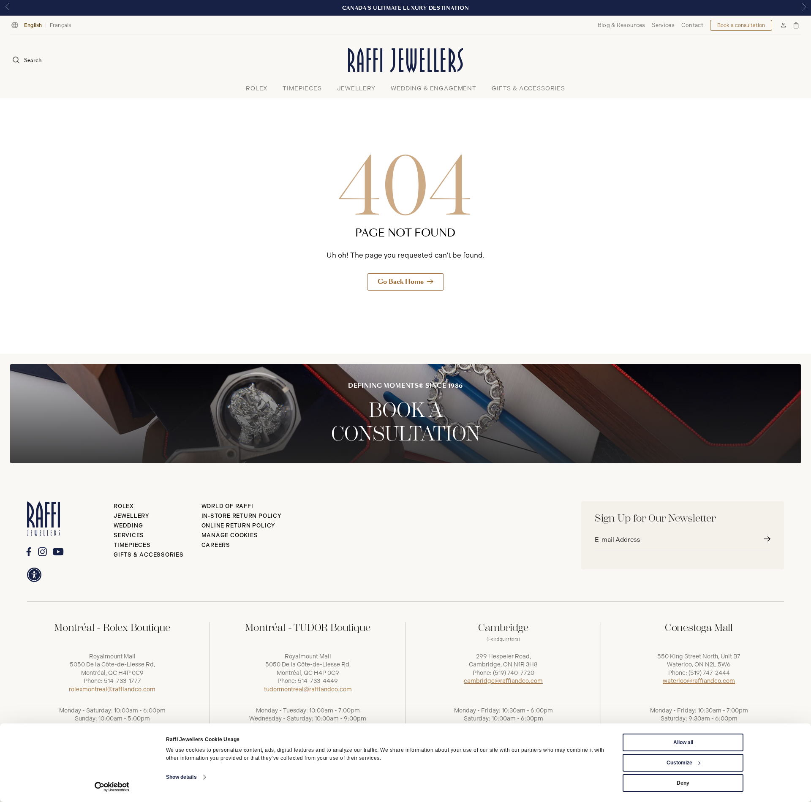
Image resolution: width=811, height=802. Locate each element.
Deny (683, 783)
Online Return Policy (238, 525)
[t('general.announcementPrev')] (7, 8)
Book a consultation (741, 25)
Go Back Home (401, 281)
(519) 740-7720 (513, 673)
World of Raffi (227, 506)
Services (663, 25)
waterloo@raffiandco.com (699, 681)
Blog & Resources (621, 25)
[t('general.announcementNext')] (804, 8)
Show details (181, 777)
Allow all (683, 742)
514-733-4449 (318, 681)
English (33, 25)
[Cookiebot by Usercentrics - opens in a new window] (112, 787)
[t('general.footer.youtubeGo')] (58, 551)
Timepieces (132, 545)
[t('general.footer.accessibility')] (34, 575)
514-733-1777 (122, 681)
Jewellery (132, 516)
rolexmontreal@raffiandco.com (112, 689)
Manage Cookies (229, 535)
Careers (215, 545)
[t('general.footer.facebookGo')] (28, 551)
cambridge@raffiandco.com (503, 681)
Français (60, 25)
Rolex (124, 506)
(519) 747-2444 (709, 673)
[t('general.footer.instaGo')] (42, 551)
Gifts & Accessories (149, 555)
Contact (692, 25)
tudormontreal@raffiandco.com (308, 689)
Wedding (128, 525)
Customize (679, 763)
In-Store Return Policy (241, 516)
